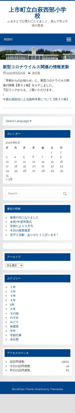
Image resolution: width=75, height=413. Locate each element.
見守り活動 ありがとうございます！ (34, 235)
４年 (13, 300)
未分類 (36, 72)
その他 (14, 313)
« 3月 (9, 179)
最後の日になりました (24, 217)
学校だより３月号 (21, 226)
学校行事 (16, 335)
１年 (13, 287)
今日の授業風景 (20, 230)
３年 (13, 295)
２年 (13, 291)
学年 (13, 331)
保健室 (14, 326)
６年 (13, 309)
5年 (12, 304)
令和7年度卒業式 (21, 222)
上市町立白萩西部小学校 (37, 12)
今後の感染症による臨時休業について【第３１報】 (36, 99)
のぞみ (14, 317)
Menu (8, 39)
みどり (14, 322)
